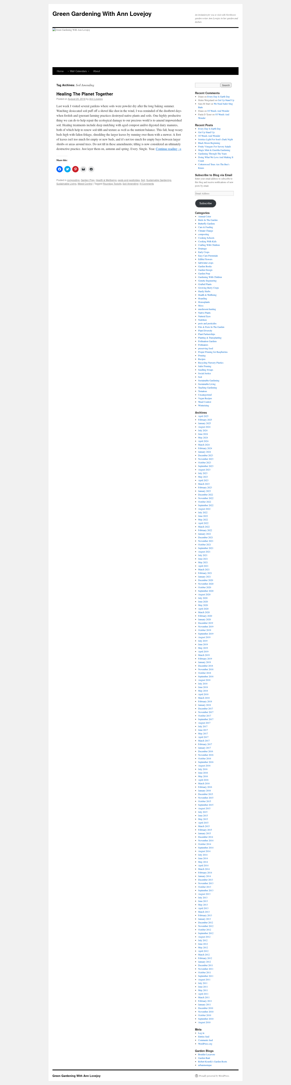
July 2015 (202, 811)
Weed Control (85, 183)
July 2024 (202, 430)
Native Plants (204, 312)
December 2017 (205, 708)
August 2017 (204, 722)
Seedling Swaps (205, 369)
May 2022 (203, 519)
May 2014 (203, 861)
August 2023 (204, 469)
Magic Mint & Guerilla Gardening (214, 150)
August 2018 (204, 679)
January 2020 (204, 619)
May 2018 (203, 690)
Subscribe (205, 203)
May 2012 (203, 947)
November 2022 (205, 498)
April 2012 (203, 950)
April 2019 (203, 651)
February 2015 (205, 829)
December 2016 (205, 751)
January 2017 (204, 747)
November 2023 (205, 458)
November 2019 (205, 626)
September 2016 (205, 761)
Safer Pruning (204, 366)
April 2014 (203, 865)
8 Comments (147, 183)
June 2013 (203, 901)
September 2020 (205, 590)
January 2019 (204, 662)
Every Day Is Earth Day (218, 96)
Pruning (202, 355)
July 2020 (202, 597)
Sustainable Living (66, 183)
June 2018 (203, 687)
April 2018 (203, 694)
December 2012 (205, 922)
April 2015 (203, 822)
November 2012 (205, 926)
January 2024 (204, 451)
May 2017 (203, 733)
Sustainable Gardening (158, 180)
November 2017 (205, 712)
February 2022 (205, 530)
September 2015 (205, 804)
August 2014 (204, 851)
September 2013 (205, 890)
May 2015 (203, 819)
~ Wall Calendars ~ (78, 71)
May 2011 (203, 990)
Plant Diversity (205, 330)
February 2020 (205, 615)
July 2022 (202, 512)
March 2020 (204, 612)
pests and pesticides (129, 180)
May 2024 (203, 437)
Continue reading (168, 149)
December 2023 (205, 455)
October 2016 (204, 758)
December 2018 (205, 665)
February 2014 (205, 872)
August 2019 (204, 637)
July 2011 (202, 983)
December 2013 (205, 879)
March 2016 (204, 783)
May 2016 (203, 776)
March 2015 (204, 826)
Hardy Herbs (204, 291)
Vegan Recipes (205, 398)
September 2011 (205, 975)
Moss (201, 305)
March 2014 (204, 868)
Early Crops (203, 252)
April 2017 (203, 737)
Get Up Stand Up (226, 100)
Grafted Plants (205, 284)
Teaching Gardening (207, 387)
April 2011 (203, 993)
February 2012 (205, 958)
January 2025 (204, 423)
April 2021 (203, 565)
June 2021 (203, 558)
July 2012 (202, 940)
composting (73, 180)
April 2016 (203, 779)
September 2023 (205, 466)
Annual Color (204, 216)
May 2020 (203, 605)
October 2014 (204, 843)
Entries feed (203, 1036)
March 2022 (204, 526)
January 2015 (204, 833)
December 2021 (205, 537)
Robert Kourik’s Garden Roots (212, 1061)
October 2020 (204, 587)
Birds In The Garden (208, 219)
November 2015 (205, 797)
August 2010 (204, 1022)
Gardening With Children (210, 277)
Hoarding (202, 298)
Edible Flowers (205, 259)
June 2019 (203, 644)
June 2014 (203, 858)
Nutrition (202, 319)
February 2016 (205, 786)
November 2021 (205, 540)
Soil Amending (130, 183)
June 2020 (203, 601)
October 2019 (204, 630)
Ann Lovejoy (96, 98)
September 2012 (205, 933)
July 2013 (202, 897)
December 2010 (205, 1008)
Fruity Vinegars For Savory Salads (214, 146)
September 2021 (205, 548)
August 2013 (204, 893)
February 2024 (205, 448)
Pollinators (203, 344)
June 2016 (203, 772)
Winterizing (203, 405)
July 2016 (202, 769)
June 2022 (203, 515)
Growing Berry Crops (208, 287)
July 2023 (202, 473)
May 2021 (203, 562)
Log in (201, 1032)
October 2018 (204, 672)
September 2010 (205, 1018)
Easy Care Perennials (208, 255)
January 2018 (204, 704)
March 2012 (204, 954)
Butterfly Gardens (206, 223)
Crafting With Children (209, 244)
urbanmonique (205, 1065)
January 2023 (204, 490)
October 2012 (204, 929)
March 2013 (204, 911)
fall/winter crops (205, 262)
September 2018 (205, 676)
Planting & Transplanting (210, 337)
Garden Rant (204, 1057)
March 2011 (204, 997)
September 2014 (205, 847)
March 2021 (204, 569)
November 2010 (205, 1011)
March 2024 (204, 444)
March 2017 (204, 740)
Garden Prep (88, 180)
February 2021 (205, 572)
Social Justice (204, 373)
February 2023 (205, 487)
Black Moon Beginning (209, 142)
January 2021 (204, 576)
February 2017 (205, 744)
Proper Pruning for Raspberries (213, 351)
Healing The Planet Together (84, 94)
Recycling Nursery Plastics (210, 362)
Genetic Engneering (207, 280)
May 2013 (203, 904)
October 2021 (204, 544)
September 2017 (205, 719)
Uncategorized (205, 394)
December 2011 (205, 965)
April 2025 (203, 416)
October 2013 (204, 886)
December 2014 (205, 836)
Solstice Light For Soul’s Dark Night (215, 139)
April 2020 (203, 608)
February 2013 (205, 915)
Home (60, 71)
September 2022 (205, 505)
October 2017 (204, 715)
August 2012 (204, 936)
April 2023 (203, 480)
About (96, 71)
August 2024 (204, 426)
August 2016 (204, 765)
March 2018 (204, 697)
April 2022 (203, 523)
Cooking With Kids (207, 241)
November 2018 (205, 669)
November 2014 (205, 840)
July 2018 (202, 683)
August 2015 (204, 808)
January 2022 (204, 533)
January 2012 (204, 961)
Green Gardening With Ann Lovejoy (102, 13)
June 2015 (203, 815)
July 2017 (202, 726)
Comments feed (205, 1040)
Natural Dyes (204, 316)
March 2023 (204, 483)
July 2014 (202, 854)
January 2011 (204, 1004)
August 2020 (204, 594)
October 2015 (204, 801)
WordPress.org (205, 1043)
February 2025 (205, 419)
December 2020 (205, 580)
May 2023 (203, 476)
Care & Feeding (205, 227)
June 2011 (203, 986)
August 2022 (204, 508)
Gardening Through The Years (212, 153)
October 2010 (204, 1015)
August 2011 (204, 979)
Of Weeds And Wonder (218, 110)
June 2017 (203, 729)
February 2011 (205, 1000)
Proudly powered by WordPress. (214, 1075)
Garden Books (205, 266)
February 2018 (205, 701)
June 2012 (203, 943)
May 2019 (203, 647)
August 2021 (204, 551)
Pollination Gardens (207, 341)
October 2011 (204, 972)
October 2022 (204, 501)
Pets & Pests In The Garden (211, 326)
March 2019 (204, 655)
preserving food (205, 348)
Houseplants (204, 301)
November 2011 (205, 968)
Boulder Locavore (206, 1054)
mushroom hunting (207, 309)
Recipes (201, 359)
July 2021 (202, 555)
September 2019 (205, 633)
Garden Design (205, 269)
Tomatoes (202, 391)
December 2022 (205, 494)
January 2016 (204, 790)
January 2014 (204, 876)
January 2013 (204, 918)
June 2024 (203, 433)
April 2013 (203, 908)
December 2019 (205, 622)
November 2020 (205, 583)
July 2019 (202, 640)
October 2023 (204, 462)
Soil (143, 180)
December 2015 (205, 794)
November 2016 (205, 754)
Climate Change (205, 230)
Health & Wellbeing (106, 180)
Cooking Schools (206, 237)
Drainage (202, 248)
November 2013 (205, 883)
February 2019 (205, 658)
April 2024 (203, 441)
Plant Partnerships (206, 334)
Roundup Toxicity (112, 183)
